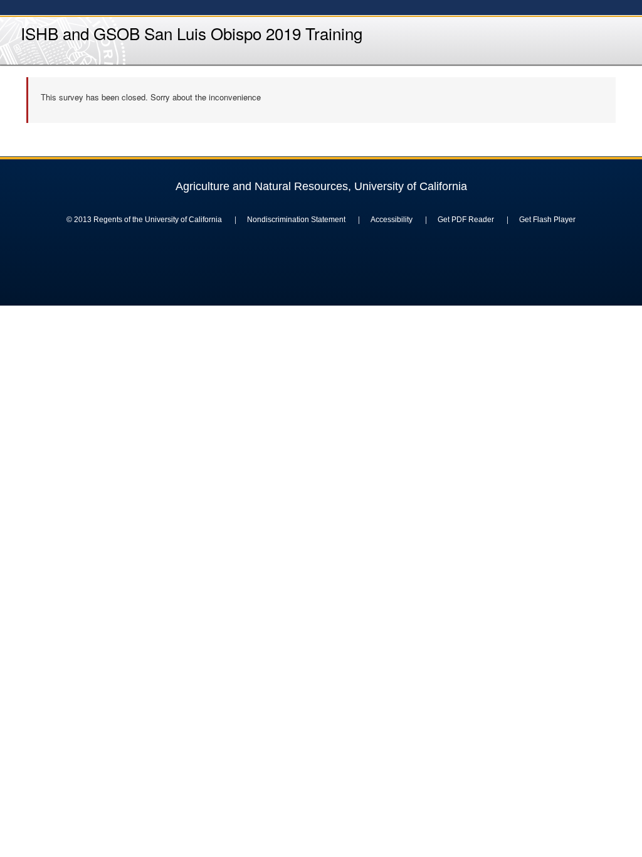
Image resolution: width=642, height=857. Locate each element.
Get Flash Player (547, 219)
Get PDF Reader (466, 219)
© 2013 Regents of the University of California (144, 219)
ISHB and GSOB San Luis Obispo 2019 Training (191, 33)
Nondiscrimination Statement (296, 219)
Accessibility (392, 219)
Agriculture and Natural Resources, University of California (321, 186)
